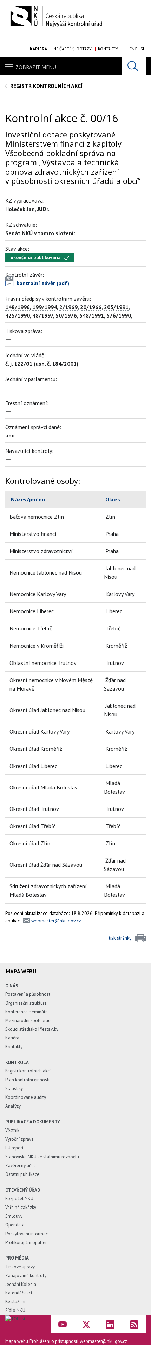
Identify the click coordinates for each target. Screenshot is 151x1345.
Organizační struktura (26, 1003)
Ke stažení (15, 1302)
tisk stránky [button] (120, 938)
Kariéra (38, 48)
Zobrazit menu (35, 67)
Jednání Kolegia (20, 1284)
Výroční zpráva (19, 1139)
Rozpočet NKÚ (19, 1199)
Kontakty (108, 48)
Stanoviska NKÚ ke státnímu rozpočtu (42, 1157)
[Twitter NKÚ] (86, 1324)
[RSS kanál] (134, 1324)
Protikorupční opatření (27, 1242)
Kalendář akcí (18, 1293)
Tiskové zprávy (20, 1267)
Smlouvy (13, 1216)
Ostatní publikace (22, 1174)
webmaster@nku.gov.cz (56, 920)
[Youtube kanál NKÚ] (62, 1324)
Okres (112, 499)
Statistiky (14, 1088)
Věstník (12, 1130)
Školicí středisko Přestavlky (31, 1029)
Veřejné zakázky (20, 1207)
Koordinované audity (25, 1097)
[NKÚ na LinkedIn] (110, 1324)
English (138, 48)
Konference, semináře (26, 1012)
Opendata (15, 1225)
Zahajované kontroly (25, 1276)
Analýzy (13, 1106)
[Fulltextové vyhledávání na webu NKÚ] (134, 66)
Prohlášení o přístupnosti (53, 1341)
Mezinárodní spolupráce (29, 1021)
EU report (14, 1148)
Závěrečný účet (20, 1165)
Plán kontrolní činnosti (27, 1080)
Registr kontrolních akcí (28, 1071)
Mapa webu (16, 1341)
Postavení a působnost (27, 994)
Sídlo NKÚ (15, 1310)
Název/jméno (28, 499)
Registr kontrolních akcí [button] (46, 85)
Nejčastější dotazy (72, 48)
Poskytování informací (27, 1234)
